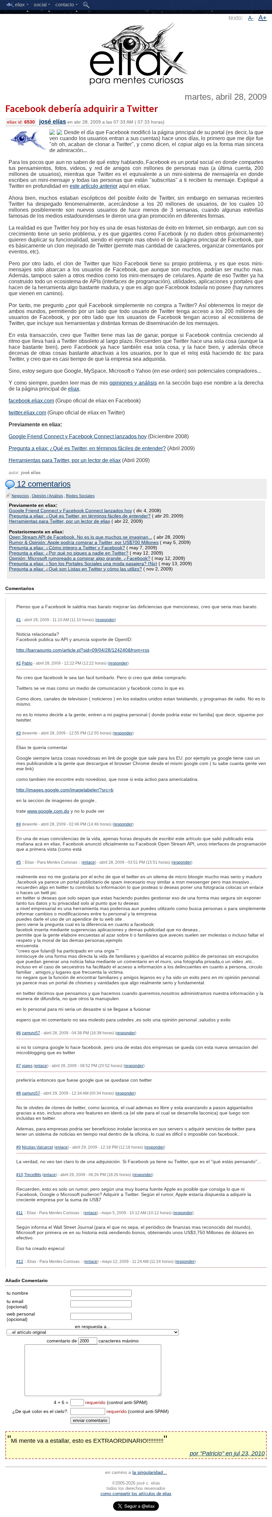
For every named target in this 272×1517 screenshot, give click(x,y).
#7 (18, 1065)
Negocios (20, 496)
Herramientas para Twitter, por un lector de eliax (65, 460)
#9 (18, 1147)
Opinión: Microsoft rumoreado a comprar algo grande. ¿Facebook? (79, 558)
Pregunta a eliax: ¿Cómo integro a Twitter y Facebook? (67, 547)
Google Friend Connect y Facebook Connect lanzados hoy (78, 436)
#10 (19, 1174)
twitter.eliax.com (27, 412)
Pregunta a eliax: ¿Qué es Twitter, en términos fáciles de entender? (87, 448)
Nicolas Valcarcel (37, 1147)
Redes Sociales (80, 496)
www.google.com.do (48, 811)
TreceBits (32, 1174)
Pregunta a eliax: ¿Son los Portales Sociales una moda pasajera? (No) (83, 563)
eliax (73, 389)
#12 (19, 1261)
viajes (27, 1065)
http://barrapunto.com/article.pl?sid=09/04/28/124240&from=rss (82, 650)
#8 (18, 1093)
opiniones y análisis (133, 383)
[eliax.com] (136, 52)
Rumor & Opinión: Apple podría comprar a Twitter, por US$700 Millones (84, 542)
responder (105, 620)
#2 (18, 663)
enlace (89, 862)
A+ (262, 17)
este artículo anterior (93, 186)
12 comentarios (43, 483)
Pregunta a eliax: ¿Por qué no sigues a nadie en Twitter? (68, 553)
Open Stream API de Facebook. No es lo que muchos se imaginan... (80, 537)
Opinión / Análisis (47, 496)
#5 (18, 862)
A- (250, 18)
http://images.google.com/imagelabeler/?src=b (64, 789)
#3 (18, 733)
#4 (18, 824)
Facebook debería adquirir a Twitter (81, 108)
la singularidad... (149, 1472)
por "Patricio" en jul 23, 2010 (227, 1453)
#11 (19, 1213)
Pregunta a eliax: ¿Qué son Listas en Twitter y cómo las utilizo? (75, 568)
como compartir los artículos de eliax (136, 1493)
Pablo (27, 663)
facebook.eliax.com (31, 401)
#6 (18, 1033)
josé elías (52, 121)
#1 (18, 620)
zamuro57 (31, 1033)
